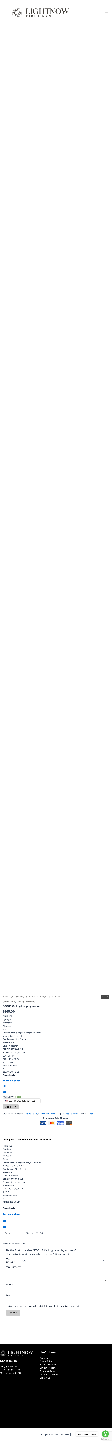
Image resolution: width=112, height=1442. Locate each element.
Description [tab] (8, 1139)
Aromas (66, 1114)
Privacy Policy (46, 1361)
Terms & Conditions (49, 1374)
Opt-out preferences (49, 1368)
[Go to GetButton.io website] (105, 1439)
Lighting (13, 996)
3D (4, 1091)
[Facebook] (50, 1382)
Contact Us (45, 1378)
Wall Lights (30, 1001)
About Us (44, 1358)
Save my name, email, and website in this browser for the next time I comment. (43, 1306)
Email (9, 1295)
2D (4, 1086)
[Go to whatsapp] (105, 1433)
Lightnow (74, 1114)
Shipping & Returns (48, 1371)
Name (9, 1284)
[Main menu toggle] (106, 12)
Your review (13, 1266)
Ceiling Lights (24, 996)
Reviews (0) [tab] (46, 1139)
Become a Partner (48, 1364)
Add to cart (10, 1107)
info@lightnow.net (8, 1366)
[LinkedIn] (54, 1382)
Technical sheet (11, 1080)
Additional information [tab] (27, 1139)
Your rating (10, 1260)
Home (5, 996)
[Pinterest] (62, 1382)
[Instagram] (58, 1382)
